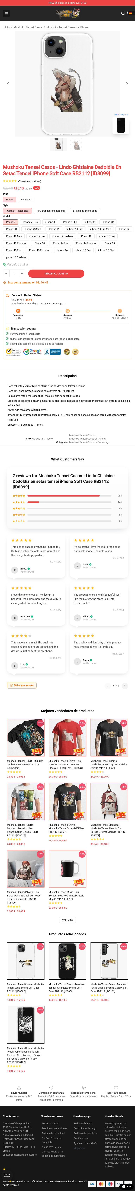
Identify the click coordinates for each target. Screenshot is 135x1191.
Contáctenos (81, 1138)
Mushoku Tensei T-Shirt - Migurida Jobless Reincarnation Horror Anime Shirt (25, 764)
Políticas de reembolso (86, 1133)
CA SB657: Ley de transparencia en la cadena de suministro (53, 1151)
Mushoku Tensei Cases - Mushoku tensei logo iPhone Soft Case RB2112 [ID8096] (25, 988)
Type (5, 193)
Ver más (67, 920)
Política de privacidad (53, 1133)
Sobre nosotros (50, 1123)
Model (6, 216)
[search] (123, 13)
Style (5, 205)
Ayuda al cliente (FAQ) (86, 1143)
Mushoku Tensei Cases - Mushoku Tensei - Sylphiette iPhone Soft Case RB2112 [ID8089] (67, 988)
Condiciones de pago (85, 1128)
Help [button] (129, 1186)
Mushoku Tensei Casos (28, 27)
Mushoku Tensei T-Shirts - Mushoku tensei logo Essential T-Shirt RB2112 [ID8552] (109, 764)
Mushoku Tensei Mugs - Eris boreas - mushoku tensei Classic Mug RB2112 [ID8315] (66, 896)
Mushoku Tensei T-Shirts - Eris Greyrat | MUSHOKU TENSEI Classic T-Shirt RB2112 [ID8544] (66, 764)
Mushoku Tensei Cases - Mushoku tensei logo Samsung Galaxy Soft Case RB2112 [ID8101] (109, 988)
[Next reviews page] (125, 686)
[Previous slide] (8, 83)
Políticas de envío (83, 1123)
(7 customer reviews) (29, 181)
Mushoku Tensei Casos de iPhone (67, 27)
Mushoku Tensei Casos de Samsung (88, 442)
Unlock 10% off (7, 1175)
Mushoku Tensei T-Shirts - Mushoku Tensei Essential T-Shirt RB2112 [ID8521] (66, 828)
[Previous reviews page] (108, 686)
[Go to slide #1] (58, 144)
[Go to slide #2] (76, 144)
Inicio (6, 27)
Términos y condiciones (54, 1128)
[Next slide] (126, 83)
